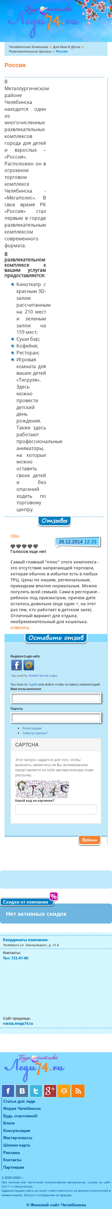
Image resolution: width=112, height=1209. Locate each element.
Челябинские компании (28, 46)
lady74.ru (7, 1186)
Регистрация (32, 728)
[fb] (8, 1086)
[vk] (23, 1086)
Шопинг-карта (16, 1145)
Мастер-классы (17, 1137)
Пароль (16, 708)
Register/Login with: (25, 656)
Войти (89, 840)
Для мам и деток (67, 46)
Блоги (9, 1123)
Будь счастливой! (20, 1116)
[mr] (65, 1086)
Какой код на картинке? (34, 800)
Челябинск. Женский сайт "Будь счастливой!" (42, 23)
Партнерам (13, 1167)
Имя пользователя (25, 688)
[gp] (51, 1086)
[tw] (37, 1086)
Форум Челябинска (22, 1108)
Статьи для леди (19, 1101)
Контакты (12, 1159)
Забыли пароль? (34, 733)
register (33, 684)
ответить (19, 628)
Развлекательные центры (30, 51)
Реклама (11, 1152)
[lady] (56, 1069)
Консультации (16, 1130)
